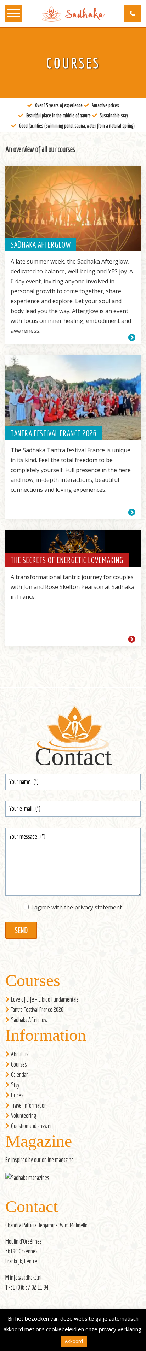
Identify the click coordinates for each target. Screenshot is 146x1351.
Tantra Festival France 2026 (37, 1009)
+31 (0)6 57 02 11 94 (29, 1287)
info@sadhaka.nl (25, 1277)
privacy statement (98, 907)
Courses (19, 1064)
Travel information (29, 1105)
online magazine (58, 1159)
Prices (17, 1095)
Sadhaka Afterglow (29, 1019)
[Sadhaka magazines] (30, 1180)
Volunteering (23, 1115)
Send (21, 930)
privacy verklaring (120, 1329)
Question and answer (31, 1125)
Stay (15, 1085)
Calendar (19, 1074)
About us (19, 1054)
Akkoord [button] (74, 1341)
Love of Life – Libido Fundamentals (45, 999)
